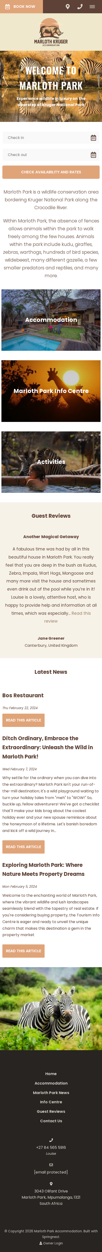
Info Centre (51, 1102)
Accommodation (51, 1083)
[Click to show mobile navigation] (94, 6)
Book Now (24, 6)
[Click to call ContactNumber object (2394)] (80, 6)
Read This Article (23, 720)
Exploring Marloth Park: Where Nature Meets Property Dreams (43, 869)
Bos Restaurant (23, 695)
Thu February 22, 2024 (20, 708)
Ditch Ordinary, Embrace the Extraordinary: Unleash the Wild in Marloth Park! (47, 747)
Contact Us (51, 1121)
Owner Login (52, 1243)
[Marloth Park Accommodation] (51, 31)
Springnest (50, 1237)
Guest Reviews (51, 1111)
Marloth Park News (51, 1092)
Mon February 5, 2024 (19, 886)
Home (51, 1073)
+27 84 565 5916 (51, 1147)
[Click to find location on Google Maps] (67, 6)
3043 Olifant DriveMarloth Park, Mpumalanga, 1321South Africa (51, 1197)
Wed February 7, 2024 (19, 769)
